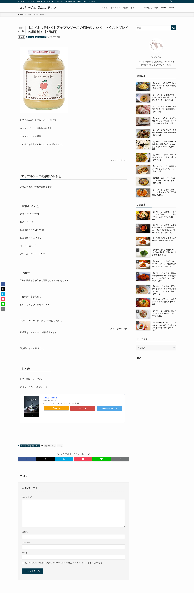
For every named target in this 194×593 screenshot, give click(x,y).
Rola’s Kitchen (50, 398)
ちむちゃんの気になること (37, 7)
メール (26, 542)
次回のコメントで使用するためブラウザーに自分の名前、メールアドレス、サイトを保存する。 (64, 563)
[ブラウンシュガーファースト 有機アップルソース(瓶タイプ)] (44, 112)
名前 (25, 532)
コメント (27, 497)
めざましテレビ (41, 37)
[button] (27, 459)
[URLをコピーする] (120, 459)
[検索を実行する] (173, 27)
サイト (25, 553)
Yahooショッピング (109, 408)
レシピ (31, 37)
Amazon (56, 408)
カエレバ (53, 400)
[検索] (174, 1)
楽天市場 (82, 408)
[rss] (171, 1)
